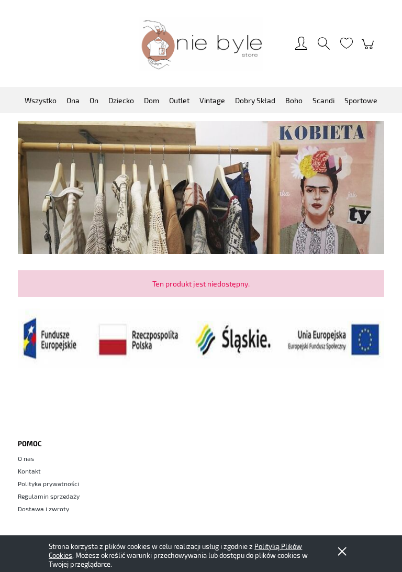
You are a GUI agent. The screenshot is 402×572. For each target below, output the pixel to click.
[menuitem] (40, 100)
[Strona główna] (201, 44)
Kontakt (29, 471)
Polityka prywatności (48, 483)
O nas (26, 458)
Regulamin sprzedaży (49, 496)
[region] (201, 187)
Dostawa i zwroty (43, 508)
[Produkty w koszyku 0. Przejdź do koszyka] (369, 49)
